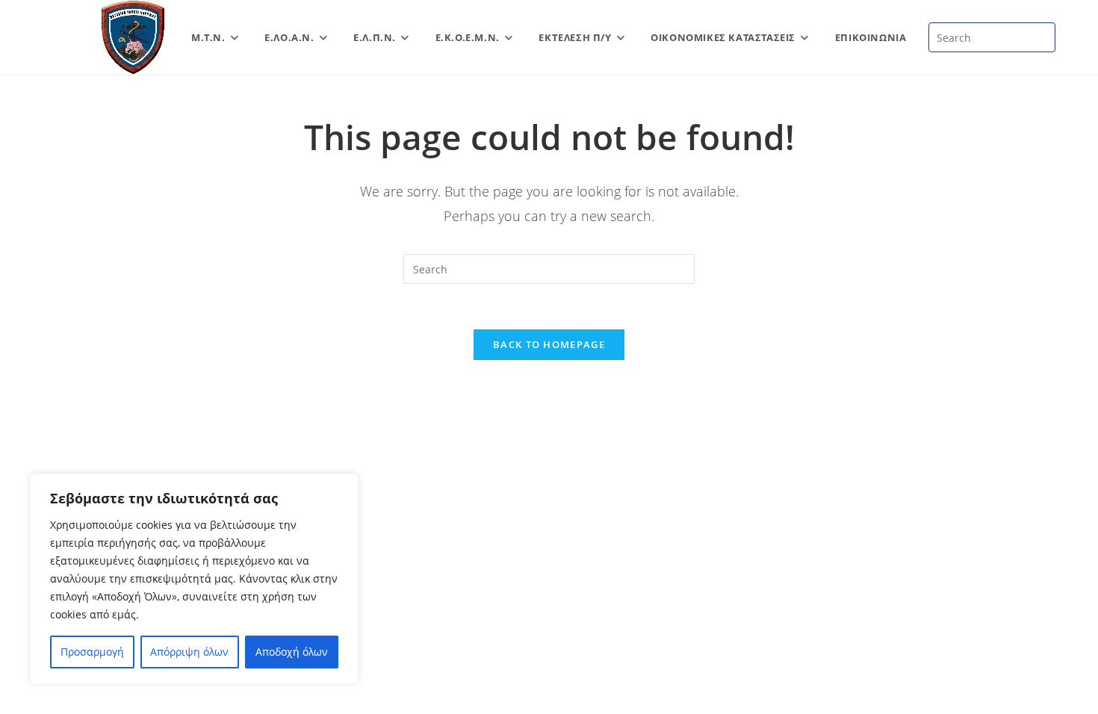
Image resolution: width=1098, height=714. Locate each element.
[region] (194, 579)
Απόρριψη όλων (189, 652)
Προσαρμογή (92, 652)
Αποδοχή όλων (291, 652)
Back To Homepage (549, 344)
